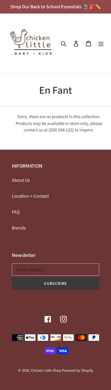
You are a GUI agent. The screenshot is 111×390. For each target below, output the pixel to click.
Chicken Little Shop (46, 370)
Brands (19, 228)
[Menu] (101, 43)
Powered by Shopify (77, 370)
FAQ (16, 212)
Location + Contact (30, 196)
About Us (21, 180)
